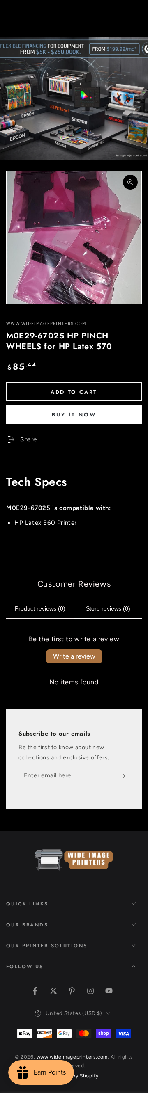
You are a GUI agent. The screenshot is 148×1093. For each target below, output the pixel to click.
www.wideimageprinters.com (46, 323)
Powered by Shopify (74, 1076)
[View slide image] (74, 98)
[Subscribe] (124, 776)
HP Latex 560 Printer (45, 522)
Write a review (74, 656)
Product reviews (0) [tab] (40, 608)
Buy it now (74, 414)
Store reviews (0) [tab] (108, 608)
